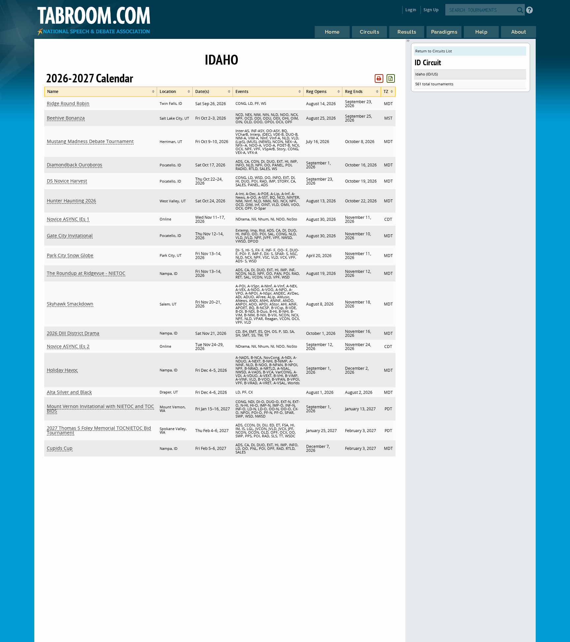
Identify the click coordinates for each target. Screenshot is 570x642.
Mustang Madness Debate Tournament (90, 141)
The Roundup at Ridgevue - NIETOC (86, 273)
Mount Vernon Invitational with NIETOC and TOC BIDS (100, 408)
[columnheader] (100, 92)
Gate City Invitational (70, 235)
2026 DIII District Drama (73, 333)
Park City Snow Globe (70, 255)
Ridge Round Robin (68, 103)
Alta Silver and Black (69, 392)
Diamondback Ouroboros (74, 164)
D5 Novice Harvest (67, 181)
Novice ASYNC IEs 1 (68, 219)
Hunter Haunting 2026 (71, 200)
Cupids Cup (60, 448)
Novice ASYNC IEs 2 (68, 346)
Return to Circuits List (433, 50)
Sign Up (431, 10)
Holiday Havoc (62, 370)
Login (410, 10)
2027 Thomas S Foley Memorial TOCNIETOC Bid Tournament (99, 430)
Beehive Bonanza (66, 118)
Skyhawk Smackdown (70, 304)
